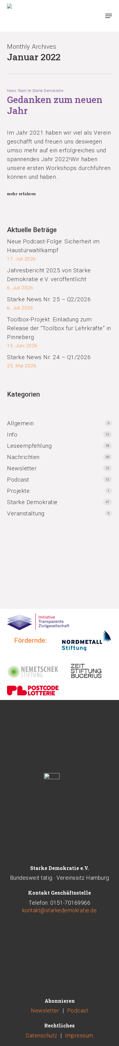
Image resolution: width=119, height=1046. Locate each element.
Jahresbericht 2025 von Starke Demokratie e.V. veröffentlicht (49, 275)
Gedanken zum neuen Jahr (55, 105)
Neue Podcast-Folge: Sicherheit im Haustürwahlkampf (53, 246)
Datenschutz (41, 1035)
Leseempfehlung (29, 445)
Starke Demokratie (47, 91)
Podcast (18, 479)
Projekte (18, 490)
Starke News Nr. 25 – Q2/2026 (49, 299)
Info (12, 434)
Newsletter (22, 468)
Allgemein (20, 423)
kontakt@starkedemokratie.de (59, 910)
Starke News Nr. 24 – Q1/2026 (49, 357)
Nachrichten (23, 457)
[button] (108, 16)
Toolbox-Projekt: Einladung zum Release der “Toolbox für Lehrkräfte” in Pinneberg (59, 328)
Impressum (79, 1035)
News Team (17, 91)
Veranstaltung (26, 513)
